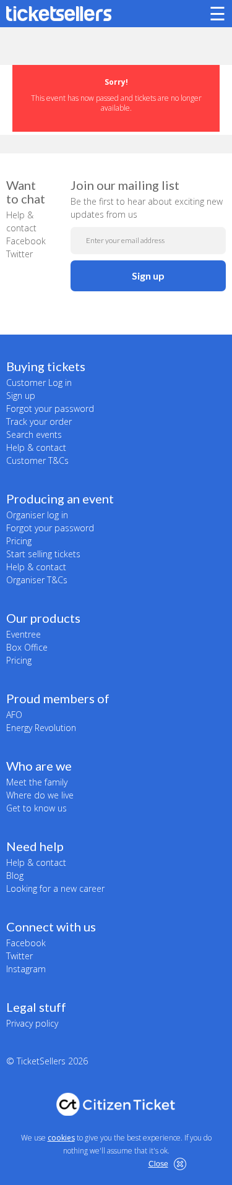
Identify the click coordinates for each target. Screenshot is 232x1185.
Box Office (27, 647)
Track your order (39, 421)
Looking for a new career (55, 888)
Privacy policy (32, 1023)
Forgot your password (50, 408)
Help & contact (36, 447)
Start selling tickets (43, 554)
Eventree (23, 634)
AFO (14, 715)
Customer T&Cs (37, 460)
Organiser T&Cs (36, 580)
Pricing (19, 541)
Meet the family (36, 782)
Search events (34, 434)
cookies (61, 1137)
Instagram (26, 969)
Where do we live (40, 795)
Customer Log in (39, 382)
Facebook (26, 241)
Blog (15, 875)
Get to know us (36, 808)
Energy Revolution (41, 728)
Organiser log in (37, 515)
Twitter (19, 254)
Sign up (148, 275)
